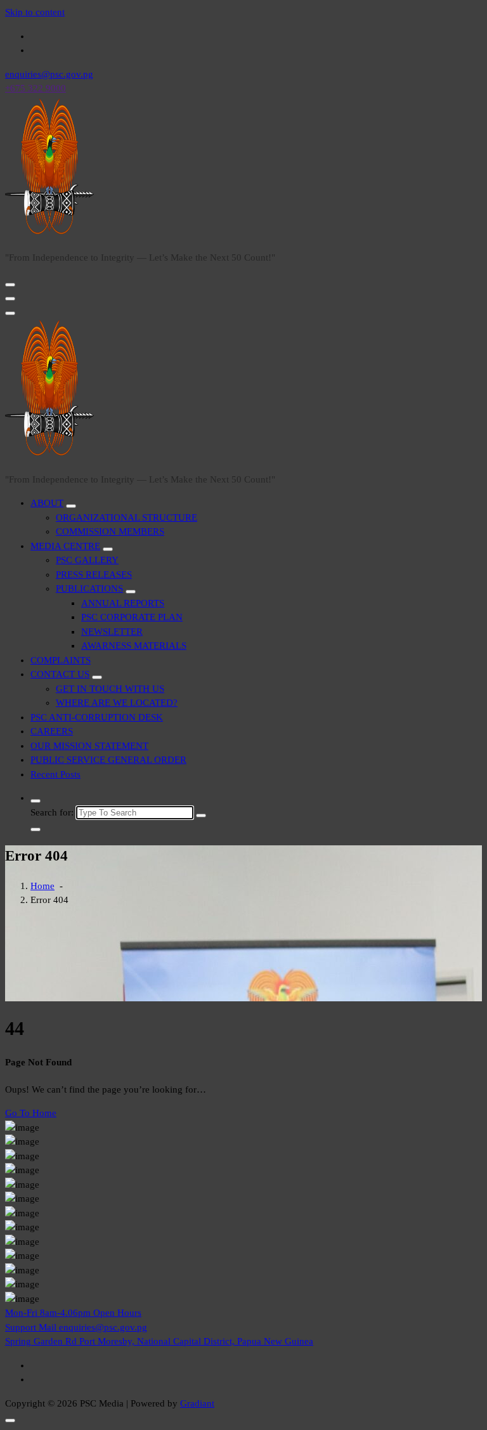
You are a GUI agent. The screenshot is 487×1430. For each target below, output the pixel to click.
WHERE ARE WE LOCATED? (117, 703)
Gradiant (197, 1403)
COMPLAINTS (60, 660)
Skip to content (35, 12)
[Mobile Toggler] (71, 506)
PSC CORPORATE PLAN (132, 617)
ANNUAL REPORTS (122, 603)
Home (42, 886)
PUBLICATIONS (89, 588)
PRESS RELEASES (94, 574)
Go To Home (30, 1113)
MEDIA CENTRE (65, 546)
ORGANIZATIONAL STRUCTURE (126, 517)
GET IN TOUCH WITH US (110, 689)
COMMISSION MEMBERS (110, 531)
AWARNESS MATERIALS (133, 645)
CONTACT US (59, 674)
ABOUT (46, 503)
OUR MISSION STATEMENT (89, 746)
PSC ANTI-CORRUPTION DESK (96, 717)
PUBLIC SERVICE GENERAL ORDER (108, 760)
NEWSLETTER (112, 632)
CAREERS (51, 731)
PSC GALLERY (87, 560)
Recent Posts (55, 774)
